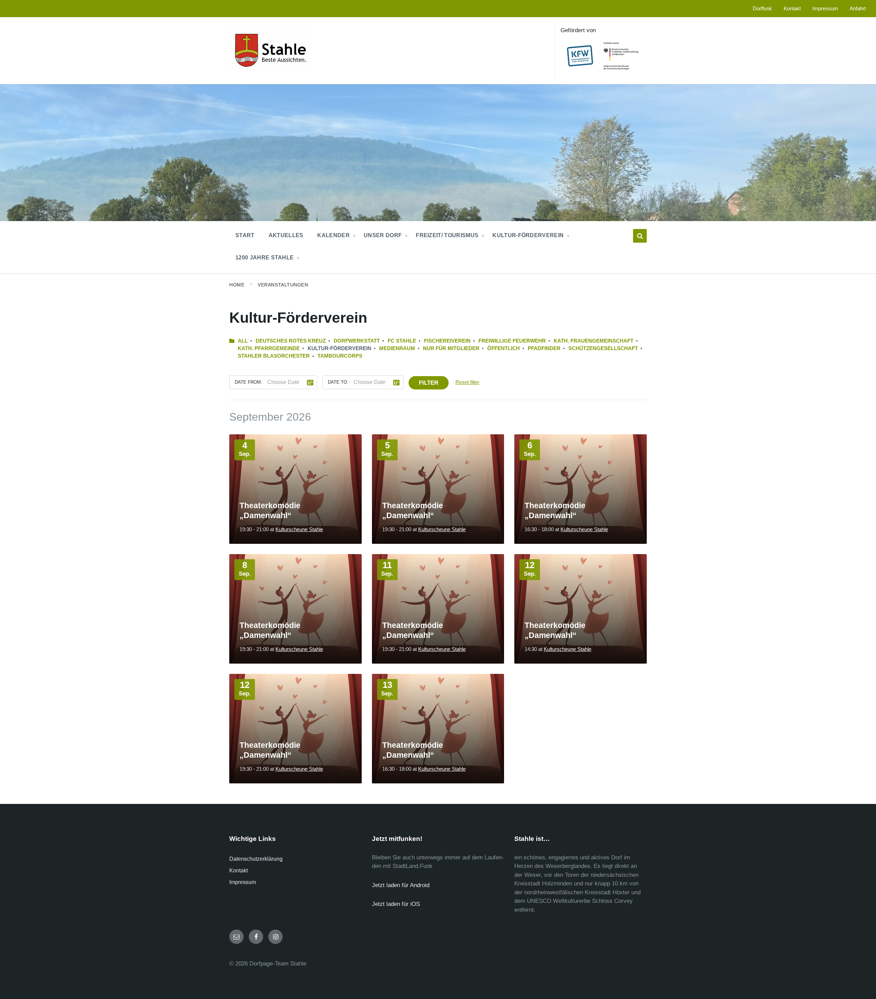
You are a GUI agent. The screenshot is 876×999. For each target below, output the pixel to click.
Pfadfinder (544, 348)
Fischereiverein (447, 341)
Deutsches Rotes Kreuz (291, 341)
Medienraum (397, 348)
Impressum (242, 882)
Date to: (338, 382)
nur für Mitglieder (451, 348)
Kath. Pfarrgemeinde (269, 348)
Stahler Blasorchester (274, 356)
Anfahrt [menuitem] (858, 8)
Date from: (248, 382)
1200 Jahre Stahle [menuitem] (264, 257)
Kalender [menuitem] (333, 235)
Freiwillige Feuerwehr (512, 341)
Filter (428, 383)
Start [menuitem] (245, 235)
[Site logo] (270, 70)
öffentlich (503, 348)
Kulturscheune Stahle (299, 529)
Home (236, 284)
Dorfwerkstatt (357, 341)
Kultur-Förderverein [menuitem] (528, 235)
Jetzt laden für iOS (396, 904)
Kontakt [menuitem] (792, 8)
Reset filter (467, 382)
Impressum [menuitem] (825, 8)
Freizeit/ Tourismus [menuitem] (447, 235)
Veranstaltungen (283, 284)
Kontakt (238, 870)
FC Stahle (402, 341)
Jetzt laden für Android (400, 885)
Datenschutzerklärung (256, 859)
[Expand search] (640, 236)
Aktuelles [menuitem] (286, 235)
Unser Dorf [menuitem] (383, 235)
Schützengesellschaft (603, 348)
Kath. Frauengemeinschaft (593, 341)
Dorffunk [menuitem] (762, 8)
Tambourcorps (340, 356)
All (243, 341)
